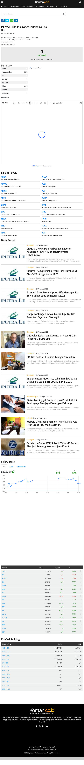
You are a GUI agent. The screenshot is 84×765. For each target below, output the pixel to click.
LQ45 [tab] (11, 467)
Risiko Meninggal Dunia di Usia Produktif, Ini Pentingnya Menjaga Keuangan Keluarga (52, 401)
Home (6, 6)
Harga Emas (15, 6)
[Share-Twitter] (7, 20)
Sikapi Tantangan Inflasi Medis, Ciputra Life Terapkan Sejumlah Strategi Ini (51, 315)
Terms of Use (34, 747)
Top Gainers (39, 6)
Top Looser (50, 6)
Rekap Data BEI (27, 6)
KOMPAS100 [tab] (21, 467)
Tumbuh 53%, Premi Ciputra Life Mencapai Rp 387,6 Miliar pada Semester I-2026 (52, 294)
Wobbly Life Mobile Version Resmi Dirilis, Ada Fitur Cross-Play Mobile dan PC (52, 423)
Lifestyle (30, 418)
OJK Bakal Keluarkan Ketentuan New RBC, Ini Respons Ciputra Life (52, 337)
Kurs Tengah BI (61, 6)
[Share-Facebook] (3, 20)
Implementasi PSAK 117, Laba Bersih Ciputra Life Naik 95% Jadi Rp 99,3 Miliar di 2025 (52, 380)
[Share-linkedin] (16, 20)
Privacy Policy (48, 747)
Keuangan (30, 245)
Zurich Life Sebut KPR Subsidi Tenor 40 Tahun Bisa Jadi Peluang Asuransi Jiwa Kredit (52, 444)
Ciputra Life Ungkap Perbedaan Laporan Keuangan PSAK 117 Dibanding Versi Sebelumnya (49, 252)
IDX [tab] (4, 467)
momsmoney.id (32, 397)
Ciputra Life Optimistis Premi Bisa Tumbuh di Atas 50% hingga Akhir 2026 (52, 272)
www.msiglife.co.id (8, 44)
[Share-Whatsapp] (11, 20)
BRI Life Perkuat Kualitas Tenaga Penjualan (51, 357)
